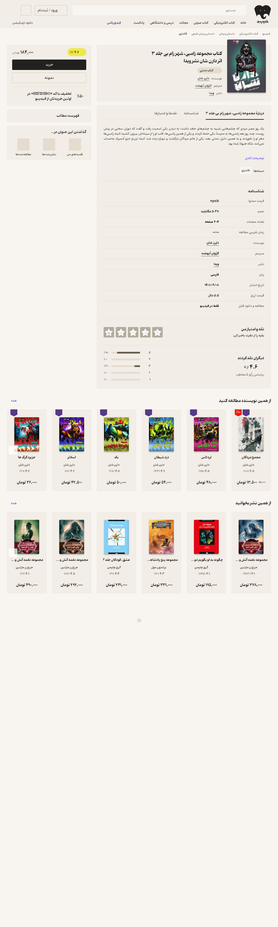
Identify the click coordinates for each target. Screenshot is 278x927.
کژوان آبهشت (203, 85)
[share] (137, 94)
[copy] (16, 96)
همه (14, 400)
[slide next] (13, 450)
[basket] (26, 10)
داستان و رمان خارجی (203, 34)
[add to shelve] (75, 144)
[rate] (157, 332)
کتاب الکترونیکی (248, 34)
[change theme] (12, 10)
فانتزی (183, 34)
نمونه (49, 78)
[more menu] (106, 94)
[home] (262, 14)
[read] (23, 144)
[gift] (127, 94)
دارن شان (203, 78)
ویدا (211, 93)
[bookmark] (116, 94)
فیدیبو (266, 34)
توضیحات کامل (254, 158)
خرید (49, 65)
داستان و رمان (227, 34)
